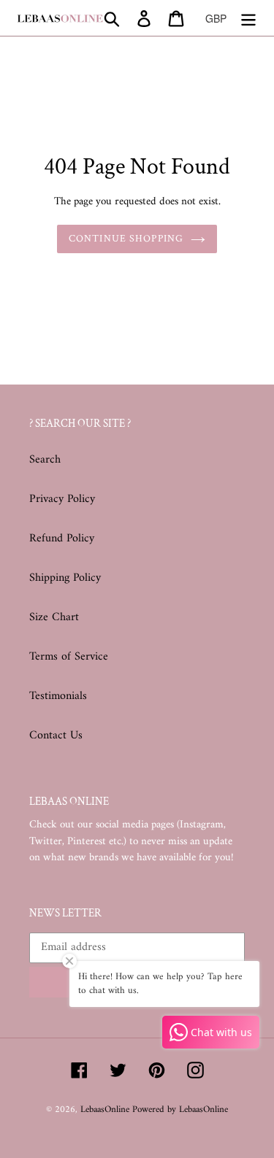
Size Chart (54, 617)
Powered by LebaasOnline (180, 1109)
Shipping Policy (65, 578)
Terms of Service (68, 656)
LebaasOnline (106, 1109)
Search (45, 459)
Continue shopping (126, 238)
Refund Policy (61, 538)
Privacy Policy (62, 499)
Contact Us (56, 735)
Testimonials (58, 696)
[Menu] (248, 18)
